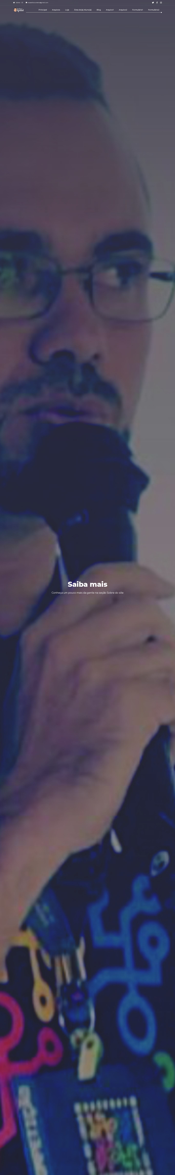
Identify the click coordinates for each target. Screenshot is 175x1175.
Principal (43, 10)
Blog (99, 10)
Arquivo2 (123, 10)
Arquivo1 (110, 10)
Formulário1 (137, 10)
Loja (67, 10)
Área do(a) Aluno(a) (82, 10)
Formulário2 (153, 10)
